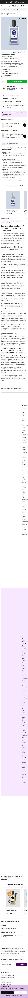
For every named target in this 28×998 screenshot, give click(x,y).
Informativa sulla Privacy (17, 995)
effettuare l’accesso (8, 935)
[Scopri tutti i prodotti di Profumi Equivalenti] (1, 6)
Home (2, 13)
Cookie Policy (8, 995)
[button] (2, 203)
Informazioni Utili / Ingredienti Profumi (11, 388)
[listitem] (13, 202)
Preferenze (20, 992)
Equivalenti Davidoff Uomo (9, 13)
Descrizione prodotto (6, 218)
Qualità (2, 979)
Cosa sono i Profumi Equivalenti (7, 977)
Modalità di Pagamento (6, 982)
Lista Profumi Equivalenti (6, 975)
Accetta (7, 992)
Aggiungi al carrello (17, 81)
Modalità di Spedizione (6, 984)
